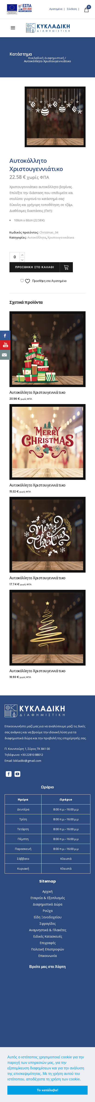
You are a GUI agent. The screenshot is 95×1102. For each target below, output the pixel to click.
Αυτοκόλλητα (36, 237)
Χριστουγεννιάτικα (61, 237)
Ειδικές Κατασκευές (47, 936)
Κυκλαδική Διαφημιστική (46, 57)
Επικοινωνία (47, 955)
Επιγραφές (48, 943)
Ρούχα (48, 910)
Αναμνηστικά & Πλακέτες (47, 930)
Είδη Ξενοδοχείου (48, 917)
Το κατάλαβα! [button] (47, 1090)
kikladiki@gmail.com (27, 761)
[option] (55, 117)
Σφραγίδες (47, 923)
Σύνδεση (72, 9)
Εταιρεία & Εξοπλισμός (47, 898)
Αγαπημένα (55, 9)
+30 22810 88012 (32, 755)
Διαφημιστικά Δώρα (47, 904)
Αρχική (47, 891)
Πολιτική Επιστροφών (47, 949)
